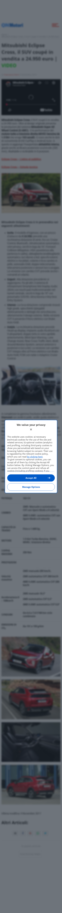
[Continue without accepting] (31, 429)
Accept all (31, 477)
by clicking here (35, 456)
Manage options (31, 486)
